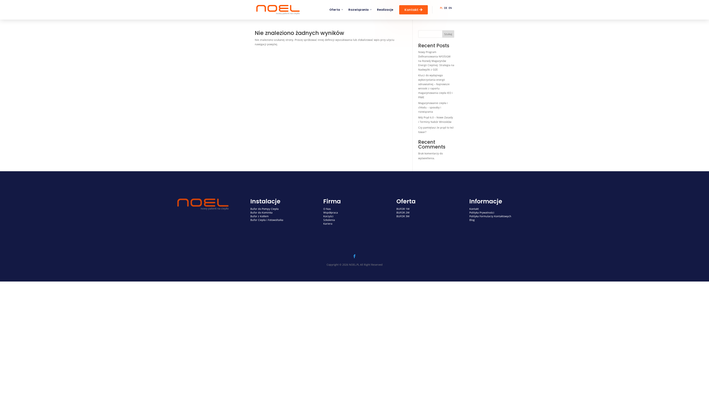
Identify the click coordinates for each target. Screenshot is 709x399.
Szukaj (448, 34)
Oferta (334, 10)
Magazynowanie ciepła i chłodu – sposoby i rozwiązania (433, 107)
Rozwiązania (358, 10)
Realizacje (385, 10)
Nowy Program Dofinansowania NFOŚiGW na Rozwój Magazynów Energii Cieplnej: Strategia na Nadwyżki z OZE (436, 60)
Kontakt (413, 9)
